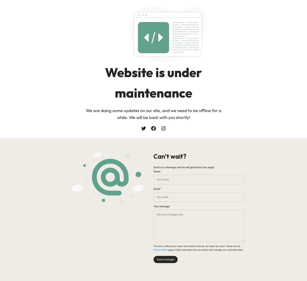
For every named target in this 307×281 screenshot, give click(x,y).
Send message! (165, 259)
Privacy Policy (160, 250)
